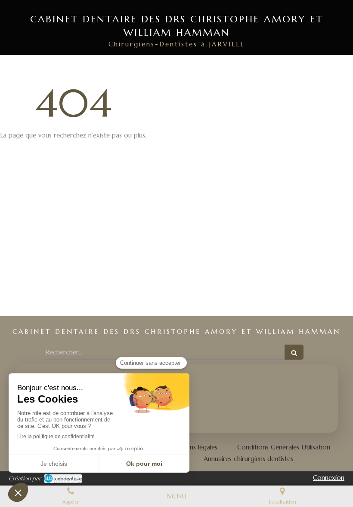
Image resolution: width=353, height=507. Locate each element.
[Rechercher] (294, 352)
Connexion (328, 477)
